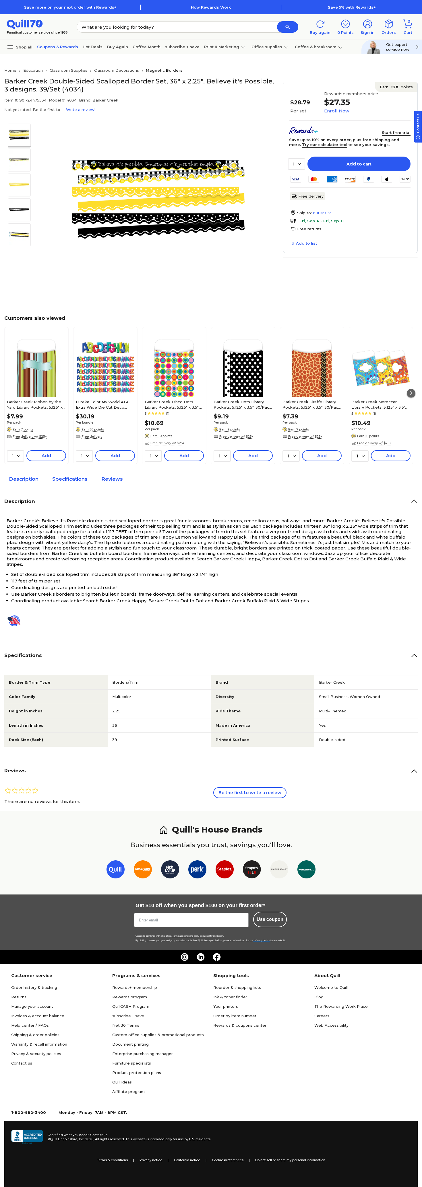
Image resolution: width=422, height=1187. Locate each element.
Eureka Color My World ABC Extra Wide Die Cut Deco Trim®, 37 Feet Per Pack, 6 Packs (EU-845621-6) (102, 404)
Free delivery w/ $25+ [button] (30, 436)
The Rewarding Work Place (341, 1006)
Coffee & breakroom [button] (315, 46)
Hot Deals (92, 46)
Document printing (130, 1044)
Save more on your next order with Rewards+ (70, 7)
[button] (287, 27)
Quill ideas (122, 1082)
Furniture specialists (131, 1063)
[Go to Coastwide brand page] (142, 870)
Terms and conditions (183, 936)
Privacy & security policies (36, 1053)
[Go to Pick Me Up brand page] (170, 870)
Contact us (21, 1063)
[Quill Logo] (25, 23)
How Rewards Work (211, 7)
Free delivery (311, 196)
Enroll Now (336, 111)
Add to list (306, 243)
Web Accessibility (331, 1025)
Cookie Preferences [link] (227, 1160)
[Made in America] (16, 621)
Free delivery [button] (92, 436)
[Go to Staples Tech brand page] (252, 870)
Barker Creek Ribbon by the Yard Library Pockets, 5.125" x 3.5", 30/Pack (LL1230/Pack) (35, 404)
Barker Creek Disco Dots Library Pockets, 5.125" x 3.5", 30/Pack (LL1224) (172, 404)
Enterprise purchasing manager (142, 1053)
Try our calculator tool (324, 144)
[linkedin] (200, 957)
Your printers (225, 1006)
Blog (319, 997)
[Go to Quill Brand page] (115, 870)
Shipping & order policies (35, 1034)
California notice (187, 1160)
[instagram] (184, 957)
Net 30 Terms (125, 1025)
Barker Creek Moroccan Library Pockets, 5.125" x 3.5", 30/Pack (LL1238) (378, 404)
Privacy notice (151, 1160)
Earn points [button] (396, 87)
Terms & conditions (112, 1160)
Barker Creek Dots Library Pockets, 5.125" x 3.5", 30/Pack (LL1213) (243, 404)
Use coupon (270, 919)
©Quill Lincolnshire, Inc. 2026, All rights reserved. (86, 1139)
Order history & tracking (34, 987)
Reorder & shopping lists (237, 987)
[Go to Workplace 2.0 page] (306, 870)
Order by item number (234, 1015)
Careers (321, 1015)
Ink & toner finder (230, 997)
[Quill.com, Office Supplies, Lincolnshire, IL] (27, 1137)
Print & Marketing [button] (221, 46)
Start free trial (396, 132)
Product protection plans (136, 1072)
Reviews (112, 479)
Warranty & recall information (39, 1044)
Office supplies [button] (266, 46)
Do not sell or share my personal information (290, 1160)
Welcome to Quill (331, 987)
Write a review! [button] (80, 109)
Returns (18, 997)
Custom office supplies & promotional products (158, 1034)
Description (23, 479)
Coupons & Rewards (57, 46)
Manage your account (32, 1006)
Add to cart (358, 164)
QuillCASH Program (130, 1006)
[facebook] (216, 957)
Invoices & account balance (37, 1015)
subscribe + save (182, 46)
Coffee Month (146, 46)
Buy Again (117, 46)
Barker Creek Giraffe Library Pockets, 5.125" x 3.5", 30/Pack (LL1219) (311, 404)
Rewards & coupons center (239, 1025)
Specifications (70, 479)
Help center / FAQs (30, 1025)
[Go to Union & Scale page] (279, 870)
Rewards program (129, 997)
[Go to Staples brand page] (224, 870)
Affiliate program (128, 1091)
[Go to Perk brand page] (197, 870)
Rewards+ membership (134, 987)
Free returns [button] (309, 229)
